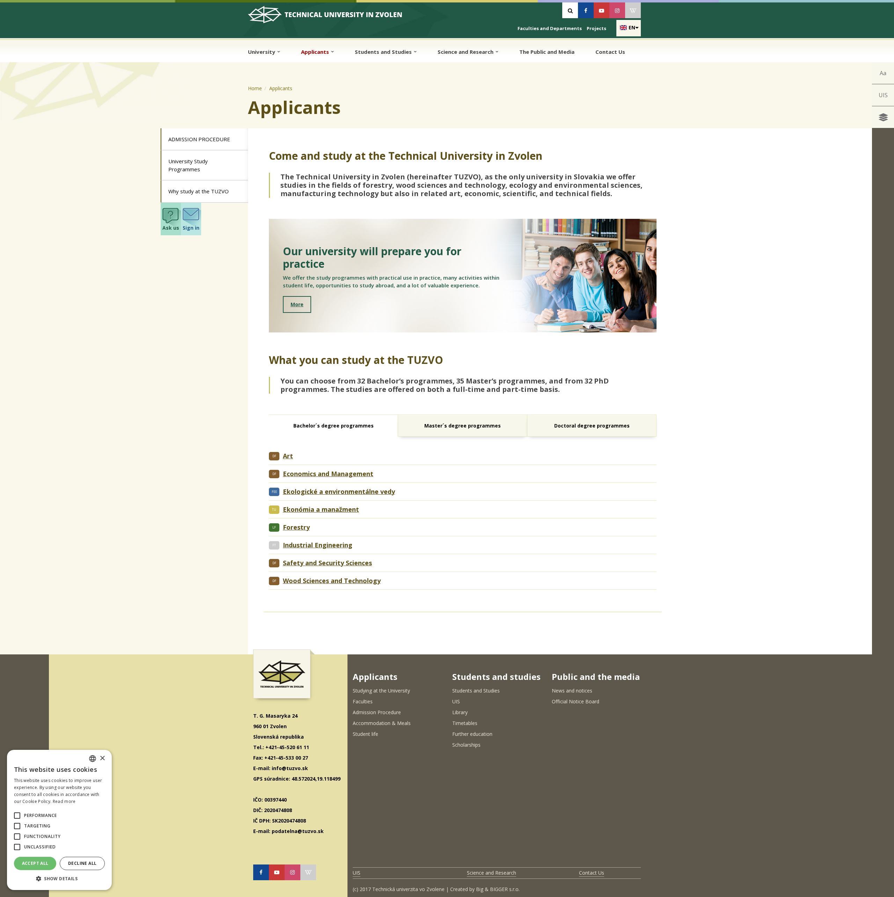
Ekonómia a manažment (321, 509)
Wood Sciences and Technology (332, 580)
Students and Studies (384, 51)
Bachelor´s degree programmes (333, 425)
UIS (883, 95)
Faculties (363, 701)
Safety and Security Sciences (327, 563)
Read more (64, 801)
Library (460, 712)
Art (288, 456)
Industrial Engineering (317, 545)
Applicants (315, 51)
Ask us (170, 227)
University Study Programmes (188, 165)
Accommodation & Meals (382, 723)
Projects (596, 28)
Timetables (464, 723)
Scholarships (466, 744)
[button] (17, 816)
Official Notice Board (575, 701)
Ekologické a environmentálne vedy (339, 491)
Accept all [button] (35, 863)
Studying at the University (381, 690)
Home (255, 88)
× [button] (102, 758)
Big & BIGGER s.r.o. (498, 889)
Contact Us (610, 51)
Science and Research (466, 51)
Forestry (296, 527)
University (262, 51)
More (297, 304)
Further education (472, 734)
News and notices (572, 690)
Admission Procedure (377, 712)
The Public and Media (546, 51)
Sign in (191, 227)
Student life (365, 734)
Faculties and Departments (550, 28)
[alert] (59, 820)
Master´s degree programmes (462, 425)
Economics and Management (328, 473)
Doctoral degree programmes (592, 425)
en (632, 27)
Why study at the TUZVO (198, 191)
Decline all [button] (82, 863)
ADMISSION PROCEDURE (199, 139)
